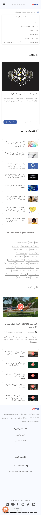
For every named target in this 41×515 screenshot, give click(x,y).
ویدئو (18, 278)
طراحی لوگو (24, 274)
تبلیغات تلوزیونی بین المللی (16, 260)
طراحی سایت (10, 267)
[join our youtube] (13, 504)
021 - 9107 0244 (18, 466)
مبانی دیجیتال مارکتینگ (12, 274)
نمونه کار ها (35, 278)
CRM (36, 242)
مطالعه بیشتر (11, 122)
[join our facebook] (18, 504)
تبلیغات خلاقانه (34, 34)
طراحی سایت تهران (33, 271)
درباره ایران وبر (20, 435)
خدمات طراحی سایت (22, 263)
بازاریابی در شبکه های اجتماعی (20, 249)
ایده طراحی (15, 246)
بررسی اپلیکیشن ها (21, 253)
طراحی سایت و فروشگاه (18, 271)
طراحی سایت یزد (33, 274)
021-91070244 (19, 4)
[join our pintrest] (33, 504)
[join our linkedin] (7, 504)
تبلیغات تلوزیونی (33, 42)
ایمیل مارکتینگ (34, 249)
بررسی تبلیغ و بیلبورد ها (31, 38)
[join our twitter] (28, 504)
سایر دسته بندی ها (9, 43)
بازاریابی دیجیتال (33, 31)
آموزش (36, 23)
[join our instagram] (22, 504)
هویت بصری (26, 278)
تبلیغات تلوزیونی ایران (32, 260)
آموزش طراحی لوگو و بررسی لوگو (29, 27)
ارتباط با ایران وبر (20, 440)
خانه (38, 12)
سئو (37, 267)
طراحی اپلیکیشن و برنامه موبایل (25, 267)
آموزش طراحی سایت (21, 242)
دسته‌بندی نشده (9, 263)
